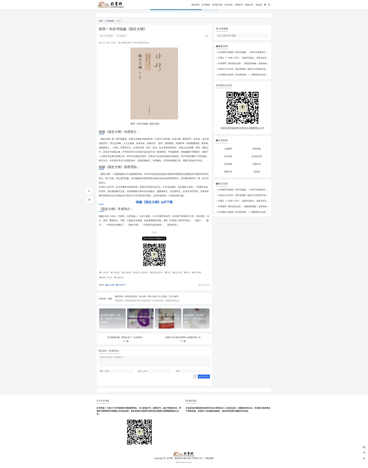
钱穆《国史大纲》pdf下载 (154, 202)
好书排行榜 (217, 4)
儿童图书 (228, 148)
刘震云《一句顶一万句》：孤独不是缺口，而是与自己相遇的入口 (247, 57)
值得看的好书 (157, 272)
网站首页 (195, 4)
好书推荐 (206, 4)
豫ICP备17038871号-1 (193, 458)
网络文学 (249, 4)
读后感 (259, 4)
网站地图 (209, 458)
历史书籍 (178, 272)
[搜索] (269, 4)
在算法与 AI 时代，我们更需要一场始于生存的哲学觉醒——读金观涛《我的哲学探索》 (257, 69)
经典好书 (239, 4)
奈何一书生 (147, 296)
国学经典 (257, 148)
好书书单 (229, 4)
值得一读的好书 (141, 272)
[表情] (195, 377)
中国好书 (127, 272)
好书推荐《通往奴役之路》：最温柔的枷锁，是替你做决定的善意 (247, 63)
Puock (189, 462)
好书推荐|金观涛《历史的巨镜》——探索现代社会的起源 (244, 74)
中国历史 (116, 272)
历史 (168, 272)
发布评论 (205, 376)
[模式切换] (265, 4)
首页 (101, 21)
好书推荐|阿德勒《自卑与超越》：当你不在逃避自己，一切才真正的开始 (251, 52)
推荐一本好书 (106, 277)
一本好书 (105, 272)
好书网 (170, 458)
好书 (188, 272)
